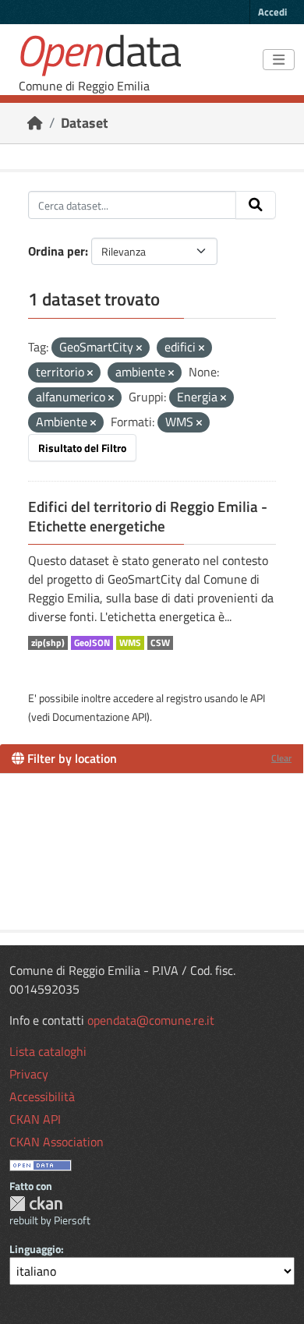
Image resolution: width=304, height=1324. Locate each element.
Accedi (272, 11)
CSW (160, 643)
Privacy (28, 1073)
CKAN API (35, 1119)
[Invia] (255, 205)
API (257, 698)
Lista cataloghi (48, 1051)
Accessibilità (42, 1096)
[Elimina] (139, 348)
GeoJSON (92, 643)
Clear (281, 757)
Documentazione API (99, 716)
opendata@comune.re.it (150, 1020)
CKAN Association (56, 1141)
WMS (130, 643)
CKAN (35, 1203)
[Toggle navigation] (279, 60)
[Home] (35, 122)
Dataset (84, 122)
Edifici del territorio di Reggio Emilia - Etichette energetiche (147, 516)
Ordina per (56, 251)
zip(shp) (48, 643)
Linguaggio (35, 1249)
